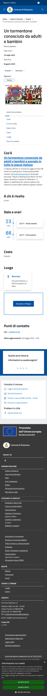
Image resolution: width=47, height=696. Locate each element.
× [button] (44, 662)
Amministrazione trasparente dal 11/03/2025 (22, 659)
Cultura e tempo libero (13, 506)
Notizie (7, 571)
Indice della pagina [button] (14, 112)
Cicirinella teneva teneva (20, 174)
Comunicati (9, 574)
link (3, 677)
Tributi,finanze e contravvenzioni (17, 543)
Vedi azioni (19, 70)
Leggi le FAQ (9, 642)
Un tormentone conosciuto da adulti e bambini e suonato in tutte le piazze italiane (23, 161)
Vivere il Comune (16, 19)
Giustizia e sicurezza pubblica (16, 540)
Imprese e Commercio (13, 513)
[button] (23, 692)
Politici (7, 485)
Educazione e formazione (14, 536)
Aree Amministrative (13, 474)
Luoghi (7, 588)
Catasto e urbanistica (13, 519)
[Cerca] (42, 9)
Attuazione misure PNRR (14, 560)
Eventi (28, 19)
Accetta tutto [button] (23, 682)
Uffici (7, 478)
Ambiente (8, 547)
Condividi (8, 70)
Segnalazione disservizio (14, 638)
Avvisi (7, 578)
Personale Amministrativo (14, 488)
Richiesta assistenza (12, 645)
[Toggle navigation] (4, 9)
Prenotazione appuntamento (15, 635)
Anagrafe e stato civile (13, 502)
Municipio (16, 276)
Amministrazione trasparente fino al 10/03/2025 (23, 656)
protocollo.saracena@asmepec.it (17, 614)
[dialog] (23, 678)
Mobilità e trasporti (12, 525)
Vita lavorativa (10, 510)
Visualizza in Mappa (23, 303)
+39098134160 (14, 332)
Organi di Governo (11, 471)
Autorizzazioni (10, 554)
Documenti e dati (11, 492)
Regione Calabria (9, 2)
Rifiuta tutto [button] (23, 687)
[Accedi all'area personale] (38, 2)
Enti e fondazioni (11, 481)
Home (5, 19)
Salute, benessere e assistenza (16, 550)
